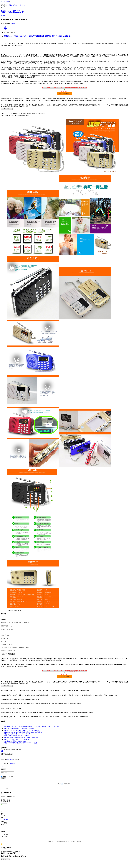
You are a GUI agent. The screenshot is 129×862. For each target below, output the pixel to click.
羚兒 (2, 751)
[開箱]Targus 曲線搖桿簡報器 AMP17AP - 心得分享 (17, 734)
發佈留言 (3, 778)
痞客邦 (9, 759)
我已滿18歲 (3, 859)
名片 (5, 29)
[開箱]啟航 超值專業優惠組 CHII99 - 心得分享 (15, 741)
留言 (12, 759)
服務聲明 (79, 841)
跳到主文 (3, 15)
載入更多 (3, 769)
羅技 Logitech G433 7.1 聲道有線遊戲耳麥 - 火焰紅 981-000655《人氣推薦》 (23, 732)
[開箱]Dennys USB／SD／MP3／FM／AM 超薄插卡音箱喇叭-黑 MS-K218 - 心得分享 (37, 36)
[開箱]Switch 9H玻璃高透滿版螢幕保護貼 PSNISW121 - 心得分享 (20, 743)
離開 (9, 859)
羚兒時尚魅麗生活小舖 (12, 11)
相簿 (5, 26)
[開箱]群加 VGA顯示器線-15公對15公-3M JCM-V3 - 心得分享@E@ (21, 737)
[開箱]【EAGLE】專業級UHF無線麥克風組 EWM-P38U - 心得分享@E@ (22, 730)
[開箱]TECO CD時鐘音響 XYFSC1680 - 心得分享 (16, 739)
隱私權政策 (72, 841)
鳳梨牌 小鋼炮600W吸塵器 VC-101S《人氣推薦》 (17, 735)
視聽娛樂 (12, 763)
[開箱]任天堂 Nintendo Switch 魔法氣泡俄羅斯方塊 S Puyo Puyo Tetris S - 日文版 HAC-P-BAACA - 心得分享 (31, 726)
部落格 (5, 28)
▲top (2, 766)
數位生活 (12, 23)
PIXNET (53, 841)
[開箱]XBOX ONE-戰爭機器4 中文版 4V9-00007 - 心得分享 (19, 728)
